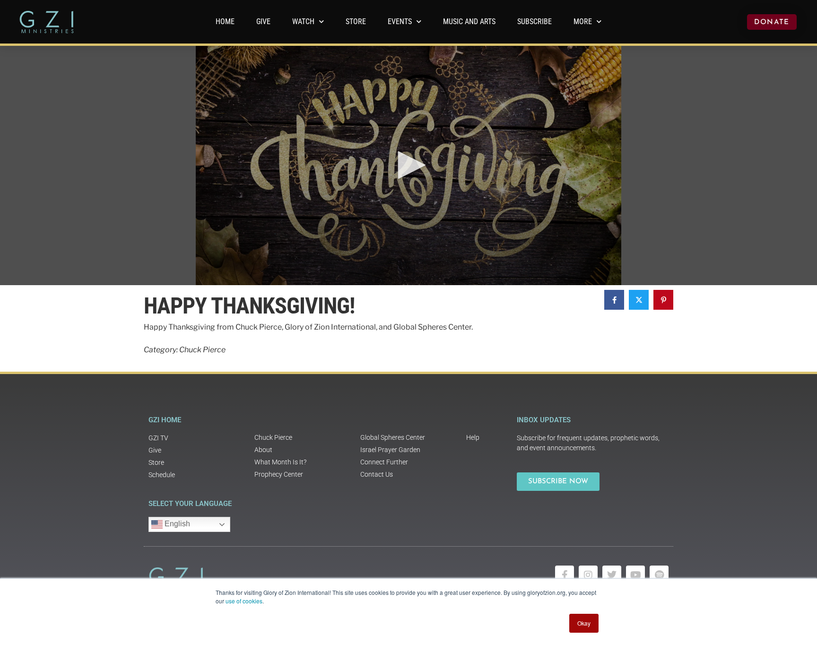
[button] (408, 165)
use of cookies (244, 601)
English (176, 524)
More (583, 21)
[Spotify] (659, 575)
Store (356, 21)
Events (400, 21)
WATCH (303, 21)
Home (225, 21)
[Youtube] (635, 575)
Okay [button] (584, 623)
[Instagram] (588, 575)
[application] (408, 165)
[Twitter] (611, 575)
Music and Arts (469, 21)
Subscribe (534, 21)
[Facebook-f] (564, 575)
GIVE (263, 21)
